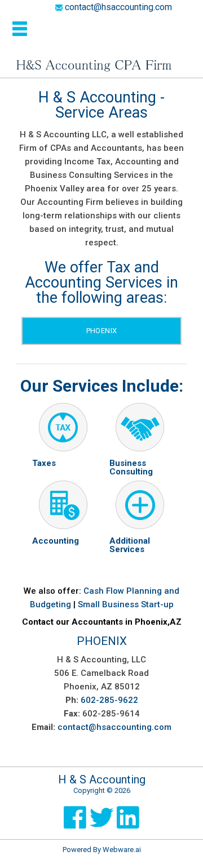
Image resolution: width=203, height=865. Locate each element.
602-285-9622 (109, 700)
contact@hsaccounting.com (117, 7)
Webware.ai (122, 849)
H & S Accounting (101, 779)
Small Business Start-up (126, 604)
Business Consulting (131, 467)
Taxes (44, 463)
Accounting (55, 541)
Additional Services (129, 545)
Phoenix (101, 330)
